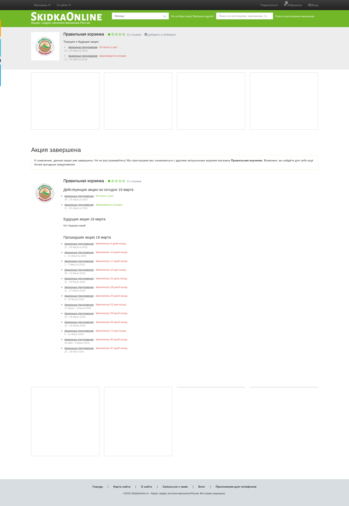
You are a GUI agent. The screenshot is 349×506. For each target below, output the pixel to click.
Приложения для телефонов (236, 486)
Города (98, 486)
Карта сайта (121, 486)
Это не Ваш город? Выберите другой (192, 16)
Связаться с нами (175, 486)
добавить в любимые (162, 34)
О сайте (146, 486)
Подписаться (269, 5)
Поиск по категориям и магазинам (294, 16)
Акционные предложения (83, 47)
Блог (201, 486)
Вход (314, 5)
